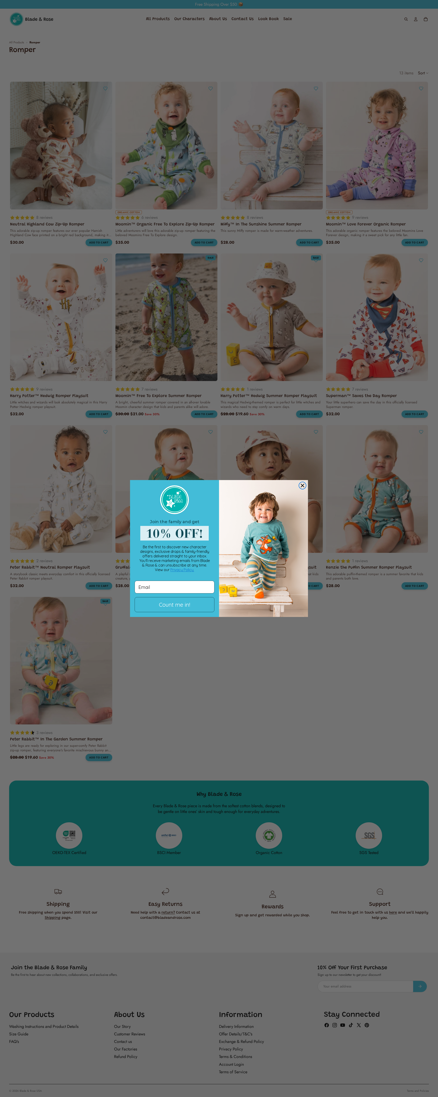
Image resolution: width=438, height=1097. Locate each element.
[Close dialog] (302, 485)
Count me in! (174, 604)
